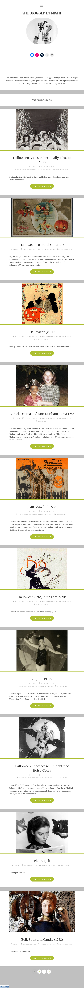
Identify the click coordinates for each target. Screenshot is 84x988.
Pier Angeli (42, 861)
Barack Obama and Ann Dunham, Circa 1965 (42, 414)
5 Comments (42, 421)
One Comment (62, 514)
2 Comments (62, 686)
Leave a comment (62, 169)
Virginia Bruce (42, 679)
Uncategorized (65, 336)
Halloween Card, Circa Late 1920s (42, 597)
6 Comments (62, 778)
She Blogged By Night (42, 13)
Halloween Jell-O (42, 332)
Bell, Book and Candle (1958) (42, 940)
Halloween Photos (44, 169)
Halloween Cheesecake (26, 169)
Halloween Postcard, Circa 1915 (42, 245)
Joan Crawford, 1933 (42, 507)
